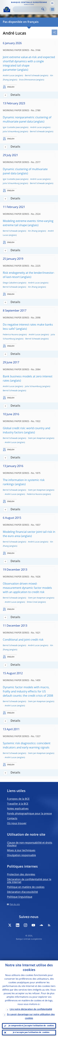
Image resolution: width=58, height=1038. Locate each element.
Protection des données (21, 874)
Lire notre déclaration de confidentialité (31, 1009)
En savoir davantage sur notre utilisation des (31, 1016)
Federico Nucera (10, 335)
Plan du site (15, 904)
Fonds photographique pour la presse (29, 813)
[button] (52, 3)
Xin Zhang (32, 231)
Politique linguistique (19, 897)
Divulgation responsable (21, 855)
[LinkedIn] (17, 925)
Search (43, 9)
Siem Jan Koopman (37, 438)
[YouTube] (33, 925)
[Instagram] (25, 925)
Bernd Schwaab (32, 76)
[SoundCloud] (41, 925)
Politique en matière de (25, 887)
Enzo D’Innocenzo (27, 80)
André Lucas (8, 76)
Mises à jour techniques (21, 850)
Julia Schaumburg (11, 132)
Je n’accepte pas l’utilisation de (31, 1032)
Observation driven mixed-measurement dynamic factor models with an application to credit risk (27, 588)
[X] (9, 925)
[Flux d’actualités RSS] (49, 925)
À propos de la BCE (18, 799)
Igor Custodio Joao (11, 127)
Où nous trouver (16, 823)
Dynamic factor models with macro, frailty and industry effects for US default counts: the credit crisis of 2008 (28, 691)
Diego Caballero (10, 283)
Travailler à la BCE (17, 804)
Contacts (12, 818)
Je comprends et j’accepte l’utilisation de (31, 1026)
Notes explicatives (18, 809)
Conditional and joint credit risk (23, 640)
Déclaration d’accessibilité (22, 892)
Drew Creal (32, 602)
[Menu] (52, 9)
